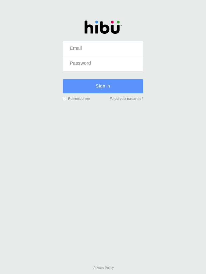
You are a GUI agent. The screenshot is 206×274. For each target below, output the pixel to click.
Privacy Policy (103, 268)
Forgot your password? (126, 99)
